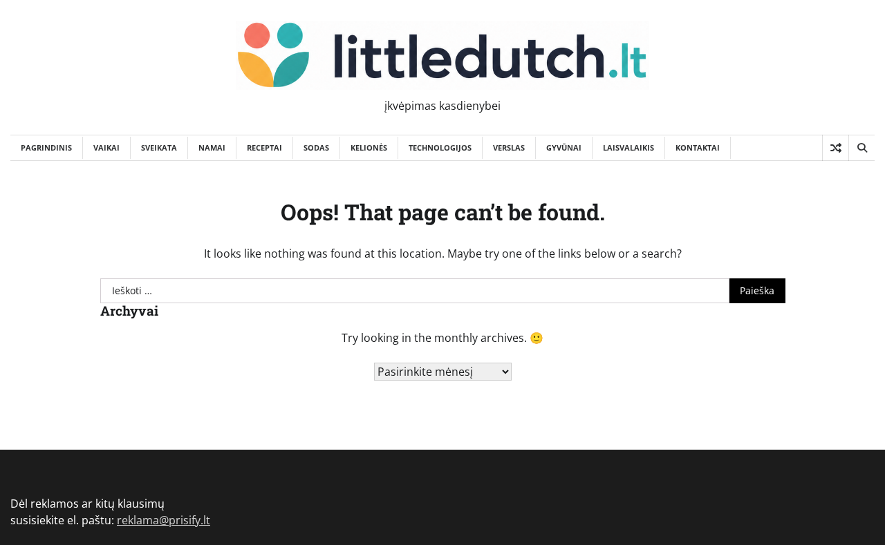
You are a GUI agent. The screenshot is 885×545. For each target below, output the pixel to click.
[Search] (861, 148)
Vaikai (106, 147)
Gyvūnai (563, 147)
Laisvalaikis (628, 147)
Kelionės (369, 147)
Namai (211, 147)
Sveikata (159, 147)
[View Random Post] (835, 148)
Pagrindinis (46, 147)
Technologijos (440, 147)
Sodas (316, 147)
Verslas (509, 147)
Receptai (264, 147)
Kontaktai (698, 147)
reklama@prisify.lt (163, 520)
